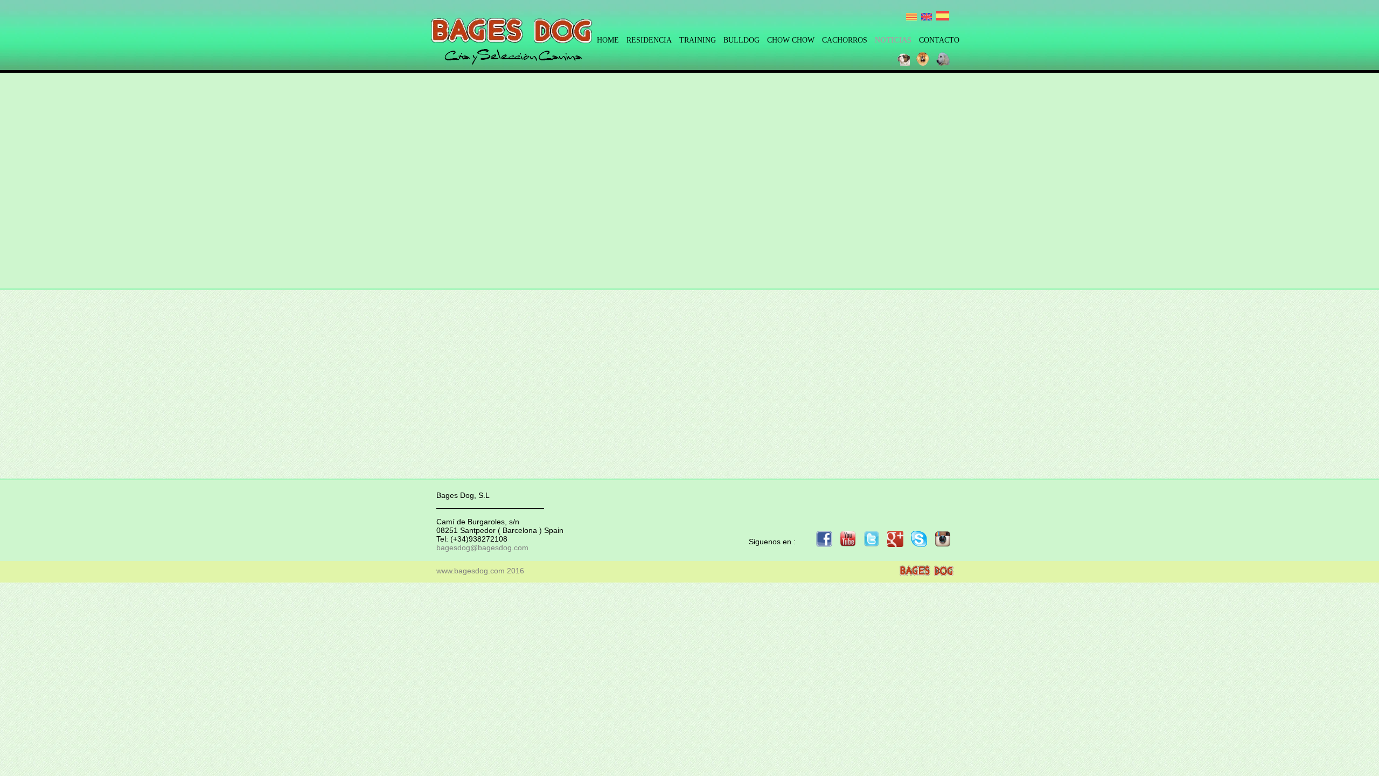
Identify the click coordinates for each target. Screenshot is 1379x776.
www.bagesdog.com (470, 570)
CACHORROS (844, 40)
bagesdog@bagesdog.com (482, 547)
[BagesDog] (512, 41)
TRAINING (697, 40)
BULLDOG (741, 40)
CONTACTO (939, 40)
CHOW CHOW (790, 40)
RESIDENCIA (649, 40)
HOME (608, 40)
